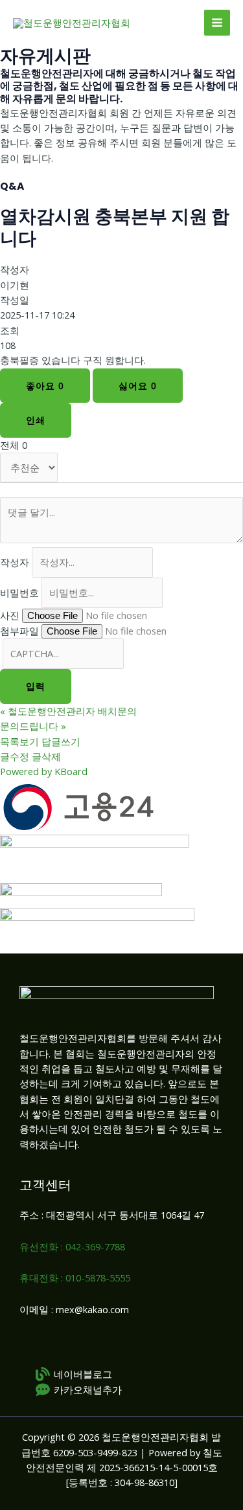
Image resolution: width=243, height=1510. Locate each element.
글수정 (14, 756)
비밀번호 (19, 592)
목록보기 (19, 741)
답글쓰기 (60, 741)
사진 (9, 615)
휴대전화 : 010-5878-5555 (74, 1277)
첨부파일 (19, 630)
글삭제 (46, 756)
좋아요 (45, 385)
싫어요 (138, 385)
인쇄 (35, 420)
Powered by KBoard (43, 771)
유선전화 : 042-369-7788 (72, 1246)
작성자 (14, 562)
